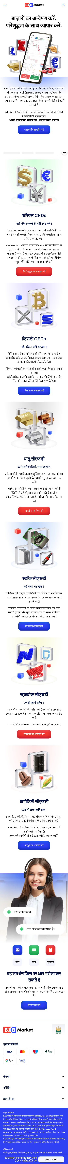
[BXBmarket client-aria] (63, 4)
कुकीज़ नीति (27, 1160)
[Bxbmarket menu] (5, 5)
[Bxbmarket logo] (34, 5)
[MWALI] (58, 1029)
